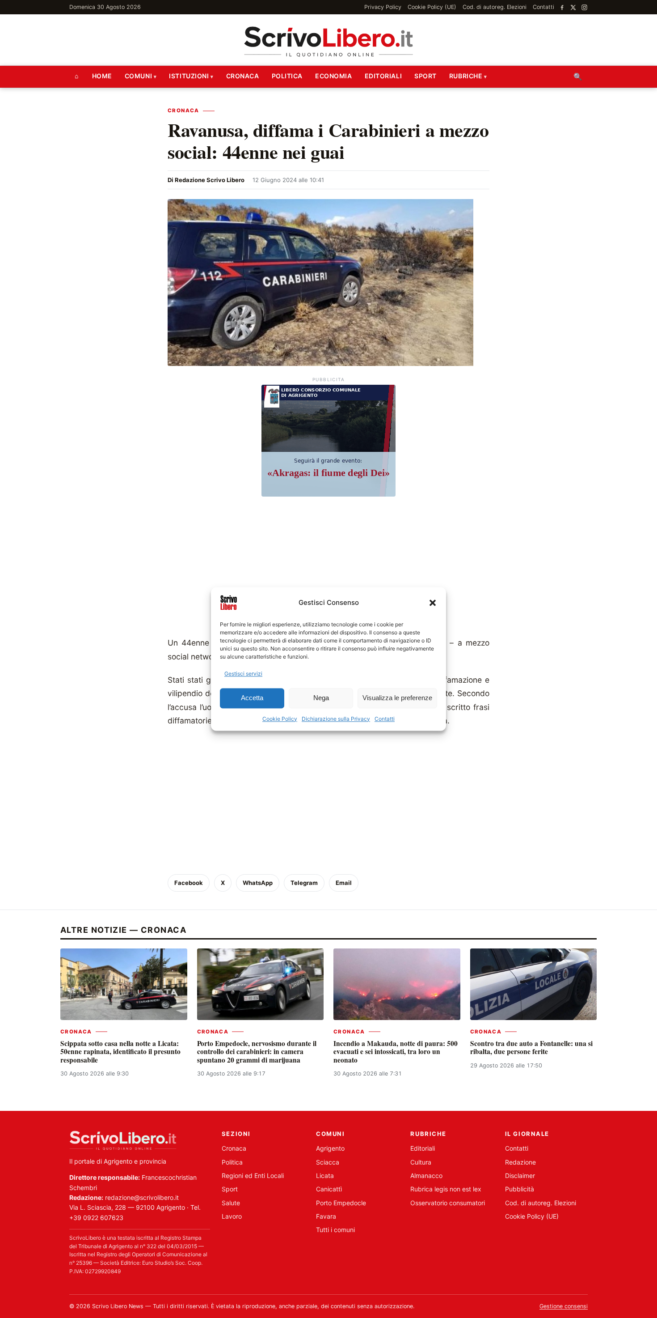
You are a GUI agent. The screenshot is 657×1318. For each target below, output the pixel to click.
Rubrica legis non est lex (445, 1189)
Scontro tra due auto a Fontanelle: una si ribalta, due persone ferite (531, 1047)
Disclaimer (520, 1175)
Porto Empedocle (341, 1203)
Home (102, 76)
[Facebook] (562, 7)
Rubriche (465, 76)
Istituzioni (189, 76)
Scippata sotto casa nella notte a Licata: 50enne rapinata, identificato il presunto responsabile (120, 1051)
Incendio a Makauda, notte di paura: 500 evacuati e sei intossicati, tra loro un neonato (395, 1051)
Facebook (188, 882)
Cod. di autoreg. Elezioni (494, 7)
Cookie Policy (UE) (432, 7)
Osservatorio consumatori (447, 1203)
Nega (321, 698)
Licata (325, 1175)
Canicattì (329, 1189)
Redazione (520, 1162)
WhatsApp (258, 882)
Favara (326, 1216)
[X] (573, 7)
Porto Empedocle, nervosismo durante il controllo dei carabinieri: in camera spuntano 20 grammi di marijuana (256, 1051)
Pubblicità (519, 1189)
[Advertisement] (328, 569)
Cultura (420, 1162)
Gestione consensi (563, 1306)
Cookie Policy (279, 718)
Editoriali (383, 76)
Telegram (304, 882)
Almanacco (426, 1175)
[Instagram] (584, 7)
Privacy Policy (382, 7)
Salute (231, 1203)
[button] (432, 602)
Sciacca (327, 1162)
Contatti (385, 718)
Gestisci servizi (243, 673)
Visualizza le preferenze (397, 698)
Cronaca (242, 76)
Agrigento (330, 1148)
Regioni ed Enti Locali (253, 1175)
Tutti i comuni (335, 1229)
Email (344, 882)
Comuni (138, 76)
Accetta (252, 698)
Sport (425, 76)
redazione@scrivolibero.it (142, 1197)
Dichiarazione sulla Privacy (336, 718)
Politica (287, 76)
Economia (333, 76)
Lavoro (232, 1216)
